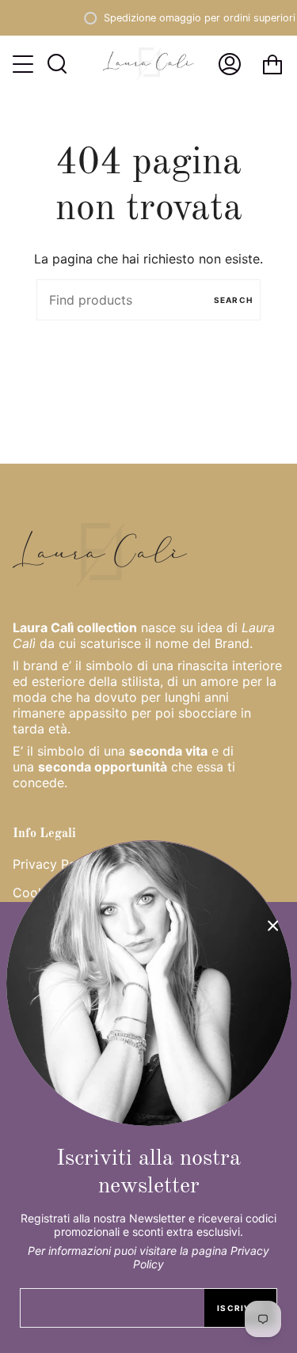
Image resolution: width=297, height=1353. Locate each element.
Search (233, 300)
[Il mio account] (230, 64)
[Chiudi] (273, 926)
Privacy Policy (55, 864)
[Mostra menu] (24, 64)
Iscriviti (240, 1308)
